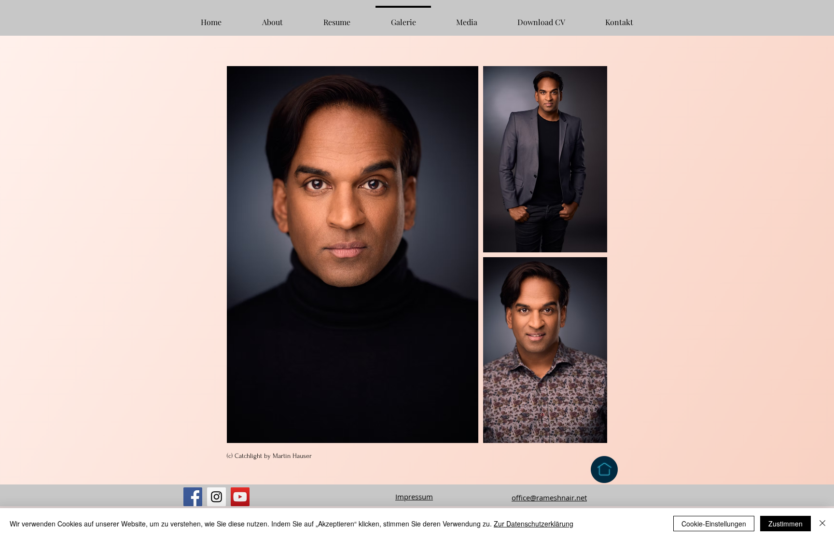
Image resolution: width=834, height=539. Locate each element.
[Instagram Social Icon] (216, 496)
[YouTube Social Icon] (240, 496)
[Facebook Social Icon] (192, 496)
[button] (337, 18)
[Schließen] (822, 523)
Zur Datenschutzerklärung (533, 523)
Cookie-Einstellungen (713, 523)
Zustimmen (785, 523)
